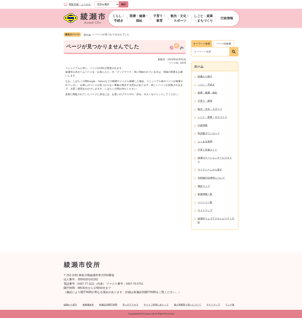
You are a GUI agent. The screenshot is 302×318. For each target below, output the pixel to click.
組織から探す (70, 304)
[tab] (201, 43)
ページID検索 (223, 43)
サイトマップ (213, 304)
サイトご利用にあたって (156, 304)
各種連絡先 (88, 304)
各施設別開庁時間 (108, 304)
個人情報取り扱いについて (187, 304)
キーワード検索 (201, 43)
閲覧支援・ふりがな (80, 4)
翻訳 (123, 4)
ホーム (87, 34)
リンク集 (229, 304)
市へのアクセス (130, 304)
